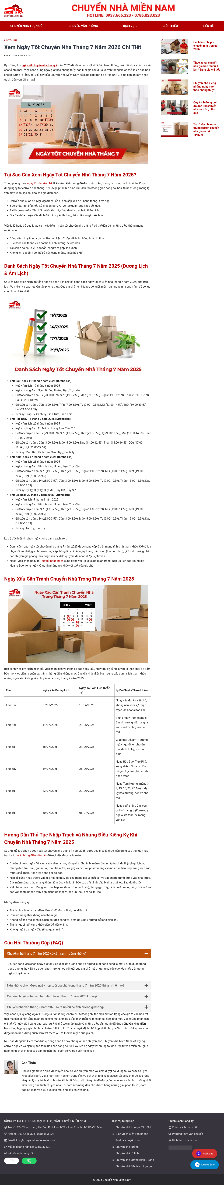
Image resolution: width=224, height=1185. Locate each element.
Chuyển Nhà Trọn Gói (26, 26)
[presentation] (174, 46)
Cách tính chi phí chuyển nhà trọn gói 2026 (205, 46)
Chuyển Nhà (10, 40)
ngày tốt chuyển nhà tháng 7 (39, 65)
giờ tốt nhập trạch (53, 561)
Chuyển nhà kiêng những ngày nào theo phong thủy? (204, 86)
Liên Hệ (208, 26)
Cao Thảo (12, 55)
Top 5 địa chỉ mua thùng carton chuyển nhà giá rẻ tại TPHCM (206, 129)
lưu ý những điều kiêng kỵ (31, 855)
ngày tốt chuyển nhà (39, 183)
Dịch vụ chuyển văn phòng (131, 1134)
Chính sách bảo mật (184, 1127)
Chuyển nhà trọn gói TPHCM (133, 1127)
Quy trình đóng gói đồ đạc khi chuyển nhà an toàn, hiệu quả (204, 108)
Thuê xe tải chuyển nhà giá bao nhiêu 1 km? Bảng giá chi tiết (206, 66)
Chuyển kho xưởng (127, 1146)
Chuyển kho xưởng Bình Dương (134, 1160)
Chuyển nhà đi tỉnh (127, 1153)
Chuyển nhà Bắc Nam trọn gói (133, 1166)
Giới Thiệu (170, 26)
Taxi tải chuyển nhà (127, 1140)
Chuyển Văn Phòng (83, 26)
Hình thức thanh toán (185, 1140)
